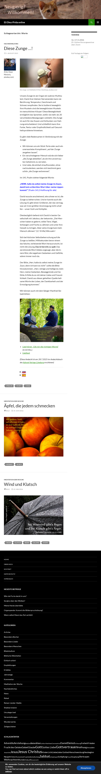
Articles (7, 632)
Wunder (21, 759)
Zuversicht (35, 760)
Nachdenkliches (11, 44)
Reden (27, 543)
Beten (33, 743)
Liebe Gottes (63, 752)
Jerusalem (91, 747)
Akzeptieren (86, 768)
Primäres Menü (98, 22)
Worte (19, 386)
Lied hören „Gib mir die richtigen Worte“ (40, 346)
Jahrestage (8, 674)
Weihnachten (11, 759)
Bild (8, 411)
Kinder (45, 752)
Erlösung (78, 743)
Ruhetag (37, 757)
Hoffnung (82, 747)
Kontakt (7, 569)
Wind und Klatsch (20, 484)
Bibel (38, 743)
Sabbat (45, 756)
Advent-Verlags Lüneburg (33, 362)
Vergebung (75, 757)
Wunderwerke (10, 722)
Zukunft (28, 760)
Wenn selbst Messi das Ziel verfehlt (18, 615)
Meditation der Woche (14, 401)
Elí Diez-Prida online (14, 22)
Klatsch (18, 543)
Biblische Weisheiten (12, 656)
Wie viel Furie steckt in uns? (15, 596)
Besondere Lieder (11, 641)
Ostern (13, 757)
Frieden (91, 743)
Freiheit (84, 743)
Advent (7, 743)
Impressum (8, 579)
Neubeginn (89, 752)
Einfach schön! (10, 660)
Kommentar (9, 679)
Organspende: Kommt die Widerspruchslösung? (23, 610)
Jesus (14, 752)
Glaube (31, 747)
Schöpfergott (54, 757)
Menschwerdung (76, 752)
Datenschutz (9, 574)
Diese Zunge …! (18, 48)
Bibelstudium (9, 651)
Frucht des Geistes (13, 747)
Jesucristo (7, 752)
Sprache (9, 386)
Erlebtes (7, 670)
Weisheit (9, 464)
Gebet (25, 747)
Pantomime (20, 757)
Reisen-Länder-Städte (12, 703)
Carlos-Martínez (46, 743)
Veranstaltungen (10, 717)
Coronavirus (56, 743)
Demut (71, 743)
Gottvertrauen (67, 747)
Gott (38, 747)
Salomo (36, 543)
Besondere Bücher (11, 637)
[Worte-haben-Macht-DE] (10, 64)
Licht (50, 752)
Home (6, 559)
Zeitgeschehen (10, 726)
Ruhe (32, 757)
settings (8, 771)
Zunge (27, 386)
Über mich (8, 564)
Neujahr (7, 757)
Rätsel (6, 698)
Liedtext (26, 353)
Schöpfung (62, 757)
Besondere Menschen (12, 646)
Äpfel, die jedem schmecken (29, 405)
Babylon (28, 743)
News (6, 693)
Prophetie (27, 757)
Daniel (63, 743)
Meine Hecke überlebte (13, 605)
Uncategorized (10, 712)
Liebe (54, 752)
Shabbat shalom (10, 708)
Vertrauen (84, 756)
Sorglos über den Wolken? (14, 601)
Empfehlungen (10, 665)
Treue (69, 757)
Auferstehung (18, 743)
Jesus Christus (30, 751)
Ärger (8, 543)
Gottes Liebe (49, 747)
